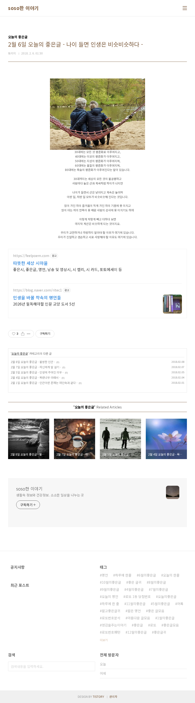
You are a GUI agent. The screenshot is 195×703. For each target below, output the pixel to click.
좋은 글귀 (134, 582)
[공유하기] (23, 333)
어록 (180, 603)
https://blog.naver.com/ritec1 (37, 290)
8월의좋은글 (157, 582)
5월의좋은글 (161, 603)
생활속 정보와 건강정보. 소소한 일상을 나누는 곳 (50, 495)
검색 (90, 666)
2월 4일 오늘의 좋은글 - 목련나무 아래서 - (35, 377)
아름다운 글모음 (138, 618)
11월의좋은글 (136, 603)
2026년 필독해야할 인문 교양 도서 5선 (44, 303)
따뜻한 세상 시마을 (30, 263)
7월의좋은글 (159, 589)
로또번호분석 (111, 618)
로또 (153, 625)
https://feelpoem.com (31, 256)
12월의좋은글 (137, 632)
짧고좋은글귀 (111, 610)
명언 (105, 575)
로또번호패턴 (111, 632)
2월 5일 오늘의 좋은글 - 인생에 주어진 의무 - (37, 372)
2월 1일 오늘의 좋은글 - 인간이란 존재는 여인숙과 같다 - (44, 383)
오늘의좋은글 (167, 596)
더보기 (104, 640)
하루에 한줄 (123, 575)
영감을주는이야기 (114, 625)
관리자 (113, 696)
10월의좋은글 (111, 582)
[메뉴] (184, 8)
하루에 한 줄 (110, 603)
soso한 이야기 (23, 8)
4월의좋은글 (135, 589)
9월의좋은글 (110, 589)
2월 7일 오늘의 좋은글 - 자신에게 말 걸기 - (36, 367)
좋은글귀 (160, 632)
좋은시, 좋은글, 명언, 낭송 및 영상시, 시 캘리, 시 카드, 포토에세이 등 (67, 269)
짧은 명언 (134, 610)
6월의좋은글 (147, 575)
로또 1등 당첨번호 (138, 596)
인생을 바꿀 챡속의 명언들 (37, 297)
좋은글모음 (171, 625)
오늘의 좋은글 (19, 353)
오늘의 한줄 (171, 575)
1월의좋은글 (166, 618)
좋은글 (138, 625)
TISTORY (98, 696)
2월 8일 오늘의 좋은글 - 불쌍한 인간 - (33, 362)
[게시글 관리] (29, 333)
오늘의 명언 (110, 596)
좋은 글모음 (156, 610)
